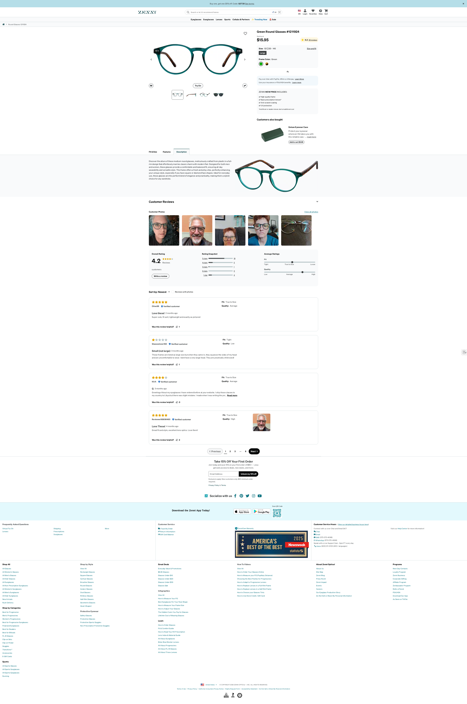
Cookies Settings (348, 699)
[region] (233, 699)
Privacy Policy (162, 701)
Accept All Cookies (367, 699)
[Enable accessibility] (464, 352)
